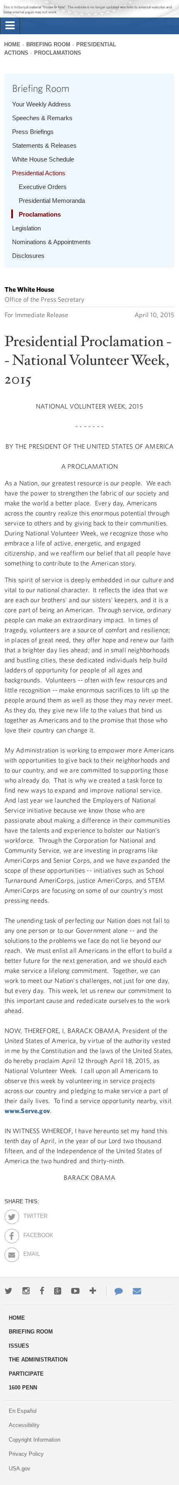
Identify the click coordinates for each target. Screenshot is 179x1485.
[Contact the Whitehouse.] (114, 1291)
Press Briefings (33, 131)
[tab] (10, 26)
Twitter (30, 1214)
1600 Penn (23, 1387)
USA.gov (19, 1468)
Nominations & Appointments (51, 241)
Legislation (26, 228)
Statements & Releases (44, 145)
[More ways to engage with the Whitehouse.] (93, 1291)
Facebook (30, 1233)
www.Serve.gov (27, 1110)
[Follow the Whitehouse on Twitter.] (8, 1291)
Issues (19, 1346)
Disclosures (28, 255)
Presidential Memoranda (52, 200)
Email (30, 1252)
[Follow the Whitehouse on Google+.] (57, 1291)
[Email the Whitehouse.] (137, 1291)
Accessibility (24, 1425)
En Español (23, 1411)
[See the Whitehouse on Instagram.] (26, 1291)
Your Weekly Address (41, 104)
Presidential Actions (38, 173)
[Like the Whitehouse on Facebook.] (42, 1291)
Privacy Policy (26, 1454)
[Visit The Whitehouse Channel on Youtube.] (75, 1291)
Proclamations (57, 53)
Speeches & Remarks (42, 117)
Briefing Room (48, 44)
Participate (26, 1374)
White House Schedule (43, 159)
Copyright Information (34, 1440)
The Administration (38, 1359)
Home (12, 44)
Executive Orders (43, 186)
